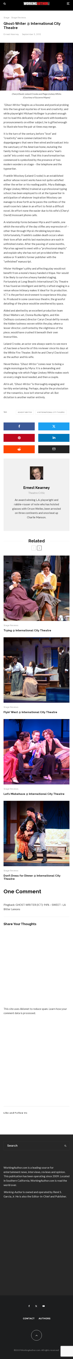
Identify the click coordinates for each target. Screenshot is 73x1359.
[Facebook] (29, 1306)
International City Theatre (51, 412)
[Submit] (19, 449)
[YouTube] (43, 1306)
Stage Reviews (18, 17)
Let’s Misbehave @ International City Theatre (34, 794)
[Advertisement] (36, 1064)
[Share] (19, 426)
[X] (36, 1306)
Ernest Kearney (11, 34)
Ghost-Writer (25, 412)
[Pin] (19, 438)
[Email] (53, 449)
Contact (29, 1318)
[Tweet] (53, 426)
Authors (44, 1318)
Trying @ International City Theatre (27, 630)
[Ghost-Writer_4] (36, 67)
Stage (6, 17)
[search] (65, 1146)
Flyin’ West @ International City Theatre (30, 712)
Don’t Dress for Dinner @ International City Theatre (32, 877)
